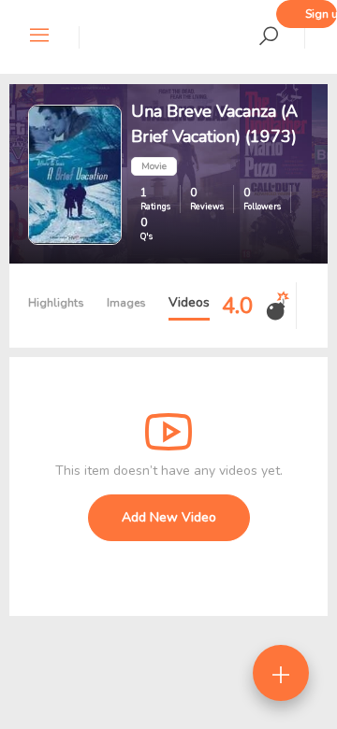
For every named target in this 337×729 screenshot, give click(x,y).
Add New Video (169, 517)
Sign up (321, 14)
